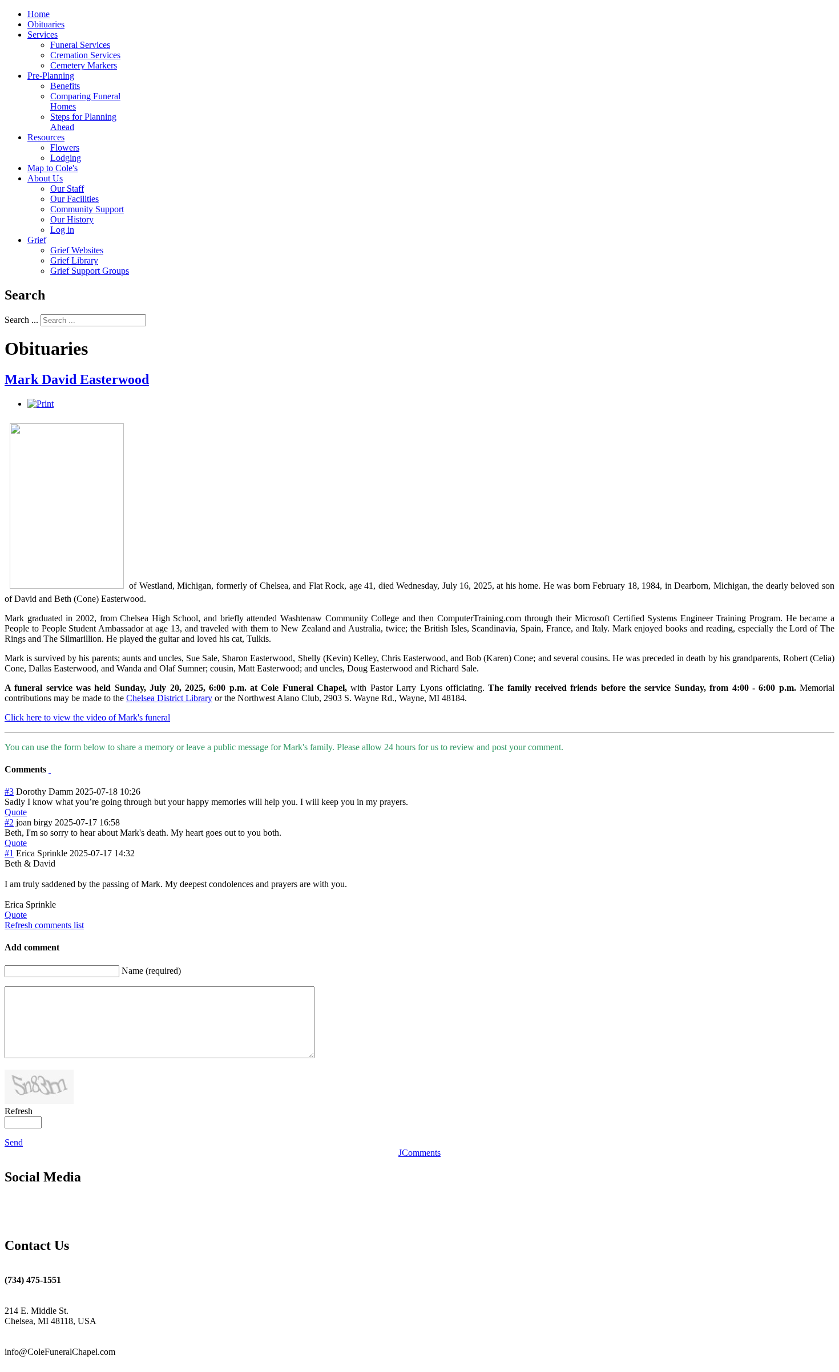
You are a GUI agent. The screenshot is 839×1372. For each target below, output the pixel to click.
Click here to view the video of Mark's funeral (87, 717)
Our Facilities (74, 199)
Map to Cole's (52, 168)
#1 (9, 853)
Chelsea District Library (169, 698)
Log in (62, 229)
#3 (9, 791)
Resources (45, 137)
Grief (36, 240)
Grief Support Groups (89, 271)
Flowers (64, 147)
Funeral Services (80, 45)
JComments (419, 1153)
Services (42, 34)
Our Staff (67, 188)
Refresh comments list (44, 925)
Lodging (65, 158)
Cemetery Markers (83, 65)
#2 (9, 822)
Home (38, 14)
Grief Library (74, 260)
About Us (45, 178)
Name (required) (151, 971)
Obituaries (45, 24)
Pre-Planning (50, 75)
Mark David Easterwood (77, 379)
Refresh (19, 1111)
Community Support (87, 209)
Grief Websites (76, 250)
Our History (72, 219)
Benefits (65, 86)
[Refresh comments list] (50, 769)
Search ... (21, 320)
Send (14, 1142)
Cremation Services (85, 55)
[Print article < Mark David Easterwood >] (40, 403)
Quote (16, 812)
